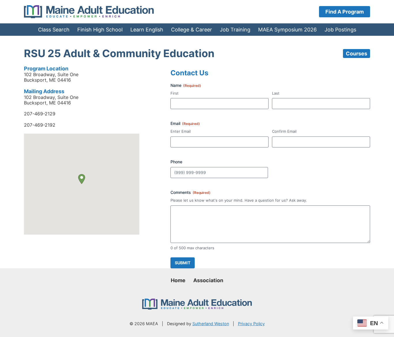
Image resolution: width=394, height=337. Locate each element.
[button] (81, 179)
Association (208, 280)
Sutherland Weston (210, 323)
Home (178, 280)
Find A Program (344, 12)
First (174, 93)
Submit (182, 262)
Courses (356, 53)
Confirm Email (284, 131)
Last (275, 93)
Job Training (235, 30)
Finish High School (100, 30)
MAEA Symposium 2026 (287, 30)
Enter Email (180, 131)
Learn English (146, 30)
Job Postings (340, 30)
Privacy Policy (251, 323)
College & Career (191, 30)
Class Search (54, 30)
